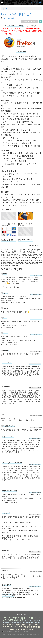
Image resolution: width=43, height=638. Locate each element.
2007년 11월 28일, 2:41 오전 (36, 571)
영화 (23, 629)
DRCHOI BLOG (7, 362)
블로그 (14, 625)
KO (40, 2)
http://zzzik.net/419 (8, 596)
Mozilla (21, 627)
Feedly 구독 (27, 631)
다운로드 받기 (21, 51)
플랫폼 (35, 627)
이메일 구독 (18, 631)
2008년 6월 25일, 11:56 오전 (35, 586)
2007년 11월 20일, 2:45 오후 (36, 415)
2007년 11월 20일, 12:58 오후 (35, 363)
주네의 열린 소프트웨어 (9, 491)
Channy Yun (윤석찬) (35, 245)
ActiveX (5, 625)
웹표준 (30, 620)
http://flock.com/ (7, 594)
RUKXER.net (6, 386)
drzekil (5, 318)
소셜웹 (17, 629)
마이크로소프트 (35, 625)
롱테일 (12, 629)
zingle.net (5, 550)
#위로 (12, 631)
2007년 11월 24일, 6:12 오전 (35, 551)
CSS (27, 629)
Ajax (16, 627)
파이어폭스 (26, 622)
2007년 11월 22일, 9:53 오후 (35, 514)
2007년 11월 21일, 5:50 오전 (35, 464)
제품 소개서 (5, 56)
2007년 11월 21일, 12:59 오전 (36, 427)
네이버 (24, 625)
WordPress (11, 627)
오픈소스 (33, 622)
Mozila (8, 9)
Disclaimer (6, 249)
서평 (20, 629)
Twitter (13, 622)
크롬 (28, 625)
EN (36, 2)
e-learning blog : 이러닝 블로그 (12, 463)
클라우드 (34, 618)
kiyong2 (5, 293)
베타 (12, 18)
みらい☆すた (6, 513)
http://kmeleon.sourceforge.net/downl (14, 597)
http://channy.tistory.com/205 (21, 592)
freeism (5, 333)
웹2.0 (25, 620)
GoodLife (6, 350)
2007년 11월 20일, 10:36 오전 (36, 294)
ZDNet (5, 627)
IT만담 (26, 627)
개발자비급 (18, 620)
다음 (38, 622)
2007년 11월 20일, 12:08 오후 (36, 351)
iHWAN (5, 570)
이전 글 (32, 59)
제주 (10, 625)
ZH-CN (32, 2)
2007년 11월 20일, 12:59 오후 (35, 387)
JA (38, 2)
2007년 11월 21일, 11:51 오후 (35, 492)
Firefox (6, 18)
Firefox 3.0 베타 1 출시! (17, 14)
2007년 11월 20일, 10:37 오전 (36, 309)
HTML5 (35, 620)
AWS (4, 618)
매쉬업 (30, 627)
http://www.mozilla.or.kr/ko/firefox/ (12, 590)
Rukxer (5, 308)
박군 (4, 414)
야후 (39, 627)
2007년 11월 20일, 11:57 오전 (36, 334)
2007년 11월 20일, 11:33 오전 (36, 319)
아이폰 (19, 622)
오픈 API (8, 622)
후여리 (5, 273)
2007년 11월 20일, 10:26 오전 (36, 275)
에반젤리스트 (25, 618)
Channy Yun (20, 634)
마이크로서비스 (13, 618)
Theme (6, 631)
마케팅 (31, 629)
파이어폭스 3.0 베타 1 (15, 26)
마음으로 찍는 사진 (9, 426)
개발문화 (10, 620)
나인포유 (19, 625)
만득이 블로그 (6, 585)
